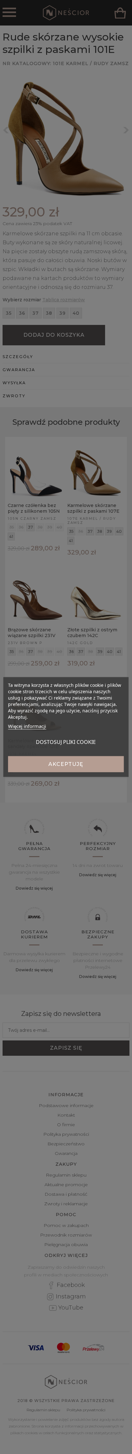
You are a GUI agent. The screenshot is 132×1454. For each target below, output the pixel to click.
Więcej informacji (27, 726)
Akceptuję (65, 764)
